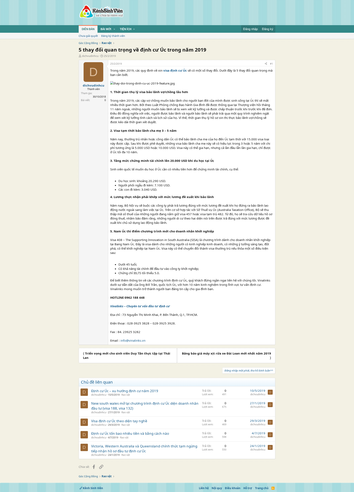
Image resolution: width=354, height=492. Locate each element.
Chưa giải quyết (88, 36)
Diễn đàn (88, 29)
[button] (114, 29)
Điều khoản (233, 488)
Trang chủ (262, 488)
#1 (271, 63)
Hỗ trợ (247, 488)
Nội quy (217, 488)
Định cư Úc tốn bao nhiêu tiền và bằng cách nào (130, 433)
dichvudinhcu (90, 56)
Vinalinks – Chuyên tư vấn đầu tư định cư (140, 306)
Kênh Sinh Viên (92, 488)
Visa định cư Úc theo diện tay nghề (119, 421)
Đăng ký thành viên (113, 36)
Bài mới (106, 29)
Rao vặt (125, 394)
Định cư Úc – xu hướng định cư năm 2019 (124, 390)
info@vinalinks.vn (132, 340)
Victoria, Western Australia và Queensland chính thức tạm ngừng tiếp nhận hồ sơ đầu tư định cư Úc (144, 448)
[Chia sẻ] (266, 64)
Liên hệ (204, 488)
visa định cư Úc (175, 70)
